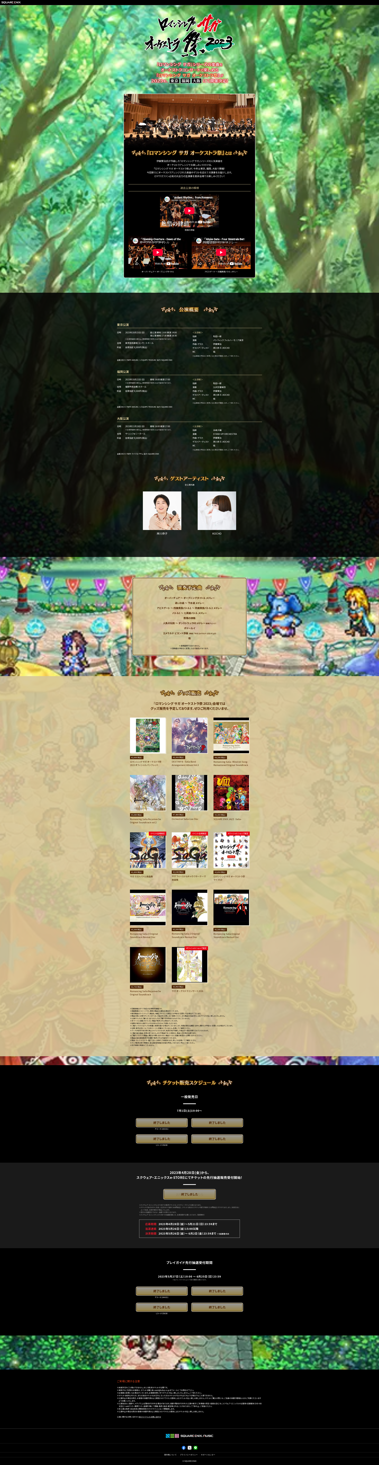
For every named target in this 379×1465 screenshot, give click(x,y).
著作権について (170, 1455)
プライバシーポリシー (189, 1455)
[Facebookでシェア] (184, 1449)
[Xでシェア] (189, 1449)
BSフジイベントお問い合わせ (150, 1416)
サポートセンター (208, 1455)
